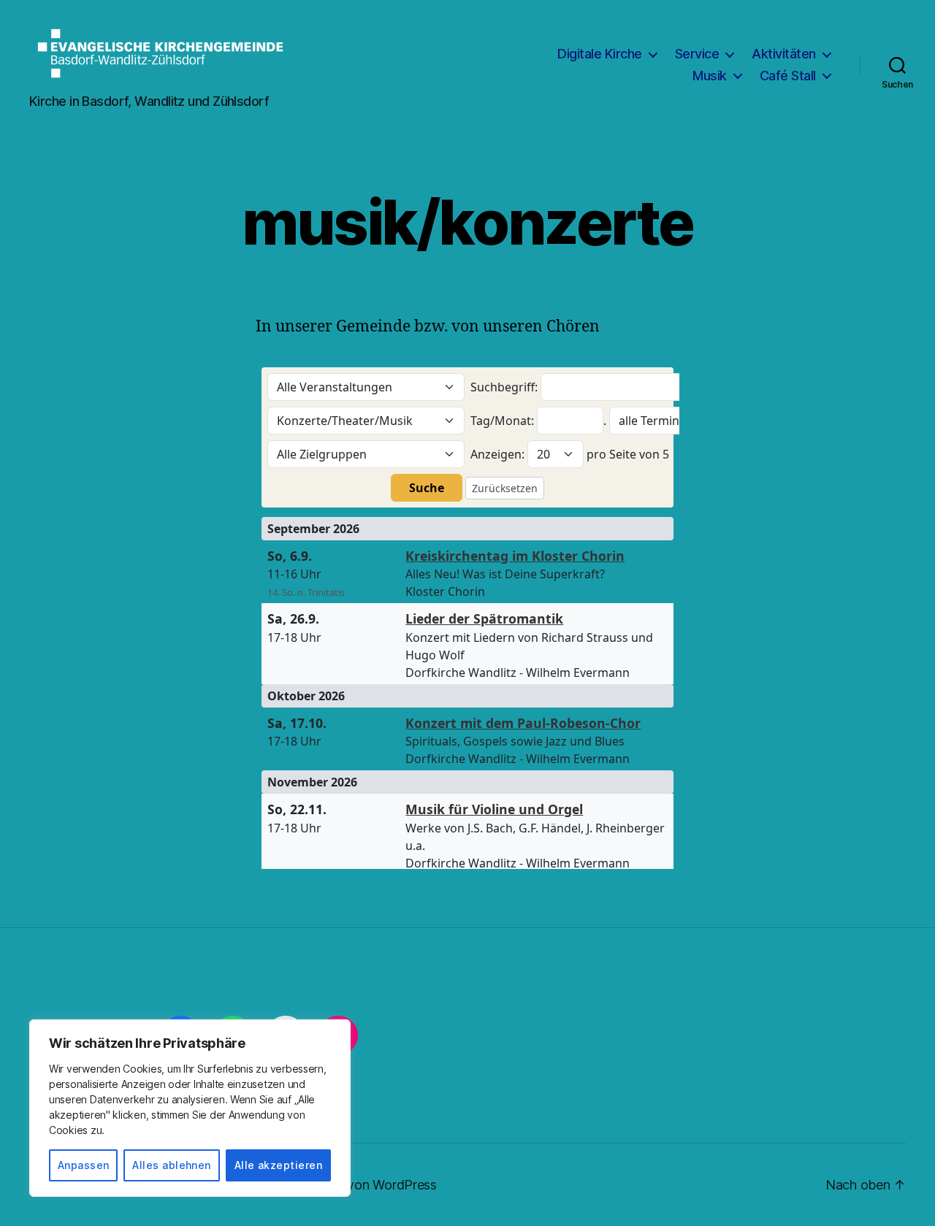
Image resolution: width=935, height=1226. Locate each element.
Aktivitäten (784, 53)
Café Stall (788, 75)
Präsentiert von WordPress (358, 1184)
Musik (709, 75)
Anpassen (84, 1165)
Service (697, 53)
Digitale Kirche (599, 53)
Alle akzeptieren (278, 1165)
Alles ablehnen (171, 1165)
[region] (190, 1108)
